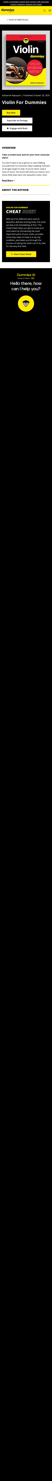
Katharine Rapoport (11, 95)
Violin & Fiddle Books (18, 20)
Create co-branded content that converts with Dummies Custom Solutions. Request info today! (26, 3)
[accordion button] (26, 147)
